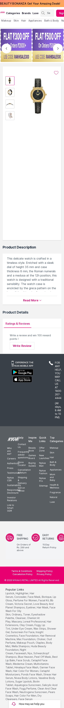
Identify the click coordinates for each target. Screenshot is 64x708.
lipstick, (10, 593)
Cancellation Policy (23, 574)
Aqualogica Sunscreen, (27, 684)
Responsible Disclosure (13, 491)
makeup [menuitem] (6, 20)
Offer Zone (42, 449)
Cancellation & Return (24, 471)
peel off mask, (43, 656)
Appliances (56, 469)
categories (13, 13)
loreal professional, (34, 621)
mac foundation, (26, 639)
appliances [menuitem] (35, 20)
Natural (53, 497)
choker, (41, 639)
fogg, (37, 625)
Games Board (32, 457)
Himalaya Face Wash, (26, 667)
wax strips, (39, 628)
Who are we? (9, 451)
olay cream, (27, 625)
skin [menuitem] (16, 20)
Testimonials (13, 473)
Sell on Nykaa (21, 489)
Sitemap (43, 485)
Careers (11, 458)
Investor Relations (12, 499)
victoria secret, (23, 603)
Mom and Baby (52, 477)
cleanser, (20, 617)
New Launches (44, 457)
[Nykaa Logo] (2, 12)
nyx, (30, 653)
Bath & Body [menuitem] (51, 20)
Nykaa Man (42, 464)
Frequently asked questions (23, 455)
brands (26, 13)
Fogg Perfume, (28, 688)
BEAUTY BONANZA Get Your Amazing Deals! (30, 3)
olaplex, (40, 642)
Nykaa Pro (42, 479)
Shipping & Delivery (22, 480)
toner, (27, 614)
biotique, (47, 596)
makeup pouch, (26, 642)
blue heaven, (26, 656)
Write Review (22, 346)
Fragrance (55, 492)
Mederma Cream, (23, 663)
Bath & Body (53, 463)
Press (10, 468)
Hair (52, 457)
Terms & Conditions (21, 571)
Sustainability (14, 485)
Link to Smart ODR (10, 508)
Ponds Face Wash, (32, 674)
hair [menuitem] (23, 20)
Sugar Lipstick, (23, 681)
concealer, (20, 596)
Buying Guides (32, 464)
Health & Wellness (54, 486)
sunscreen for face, (23, 632)
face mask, (34, 596)
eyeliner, (31, 607)
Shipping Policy (44, 571)
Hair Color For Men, (25, 695)
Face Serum (25, 699)
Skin (52, 452)
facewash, (20, 653)
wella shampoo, (21, 646)
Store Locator (22, 463)
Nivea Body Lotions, (26, 677)
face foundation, (29, 635)
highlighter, (22, 593)
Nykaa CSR (10, 479)
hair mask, (43, 607)
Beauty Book (32, 449)
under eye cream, (22, 628)
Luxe (52, 502)
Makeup (54, 447)
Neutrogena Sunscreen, (34, 692)
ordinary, (17, 614)
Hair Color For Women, (26, 670)
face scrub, (23, 660)
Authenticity (13, 463)
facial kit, (43, 600)
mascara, (17, 621)
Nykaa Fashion (43, 472)
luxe (36, 13)
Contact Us (22, 445)
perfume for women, (25, 600)
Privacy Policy (44, 574)
